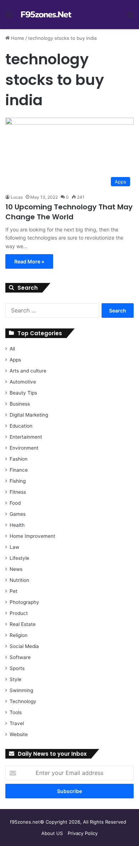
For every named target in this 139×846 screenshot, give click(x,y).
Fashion (18, 459)
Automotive (23, 382)
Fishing (18, 481)
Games (18, 514)
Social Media (24, 646)
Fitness (18, 492)
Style (15, 679)
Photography (24, 602)
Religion (18, 635)
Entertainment (26, 437)
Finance (19, 470)
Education (21, 426)
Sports (17, 668)
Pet (13, 591)
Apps (15, 360)
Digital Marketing (29, 415)
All (12, 349)
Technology (23, 701)
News (16, 569)
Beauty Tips (23, 393)
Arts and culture (28, 371)
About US (52, 833)
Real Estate (23, 624)
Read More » (29, 261)
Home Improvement (32, 536)
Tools (16, 712)
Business (20, 404)
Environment (24, 448)
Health (17, 525)
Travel (17, 723)
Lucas (17, 197)
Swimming (21, 690)
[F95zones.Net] (46, 14)
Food (15, 503)
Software (20, 657)
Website (19, 734)
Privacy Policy (83, 833)
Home (17, 38)
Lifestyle (19, 558)
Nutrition (19, 580)
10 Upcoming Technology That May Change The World (69, 212)
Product (19, 613)
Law (14, 547)
